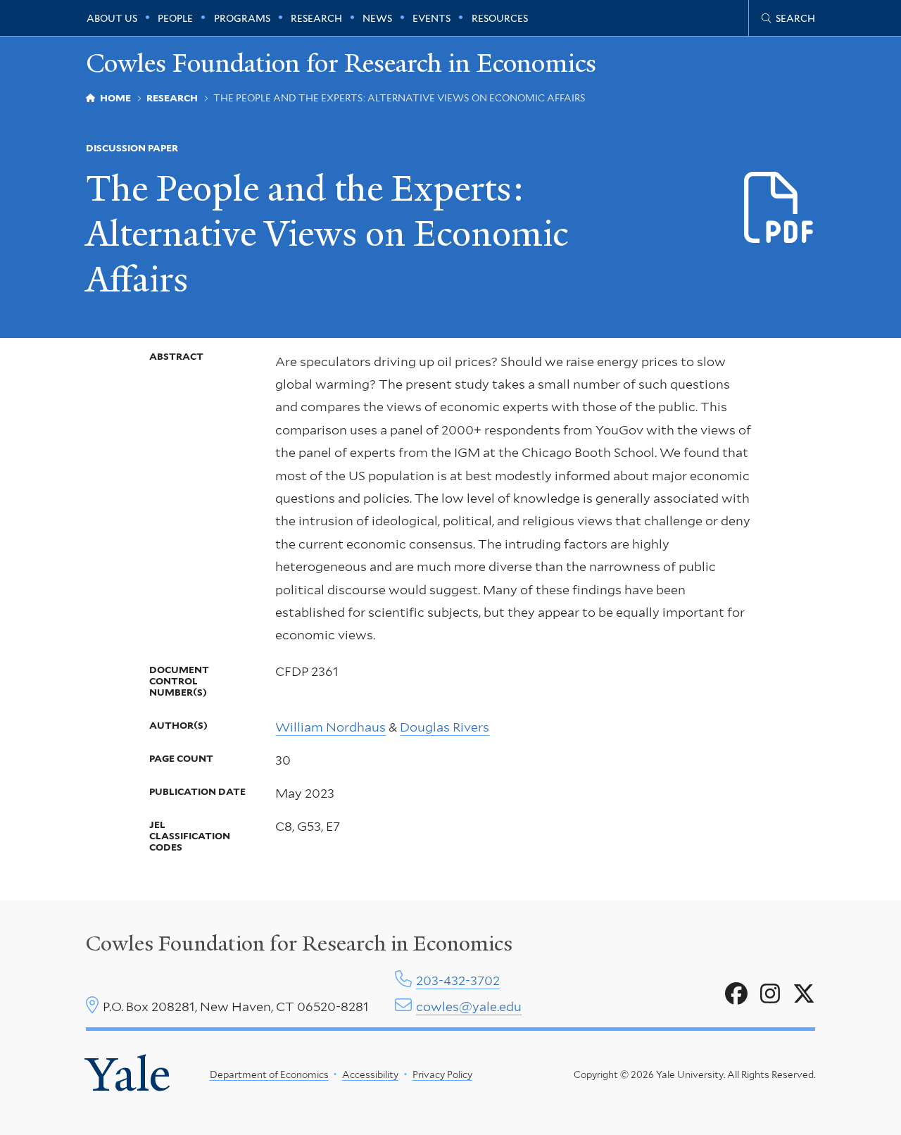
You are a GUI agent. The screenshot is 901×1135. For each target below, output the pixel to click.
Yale (128, 1074)
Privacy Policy (442, 1074)
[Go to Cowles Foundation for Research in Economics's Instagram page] (770, 994)
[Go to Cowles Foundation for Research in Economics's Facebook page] (736, 994)
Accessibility (370, 1074)
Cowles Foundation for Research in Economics (341, 63)
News (377, 18)
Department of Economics (269, 1074)
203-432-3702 (458, 980)
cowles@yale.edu (469, 1006)
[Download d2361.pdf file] (779, 208)
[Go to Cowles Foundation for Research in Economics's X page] (804, 994)
